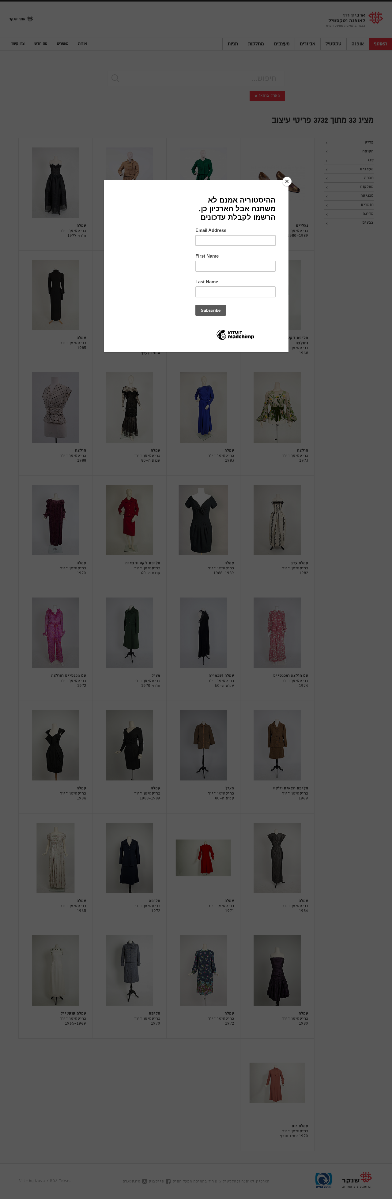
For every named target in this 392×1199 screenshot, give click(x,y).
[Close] (287, 181)
